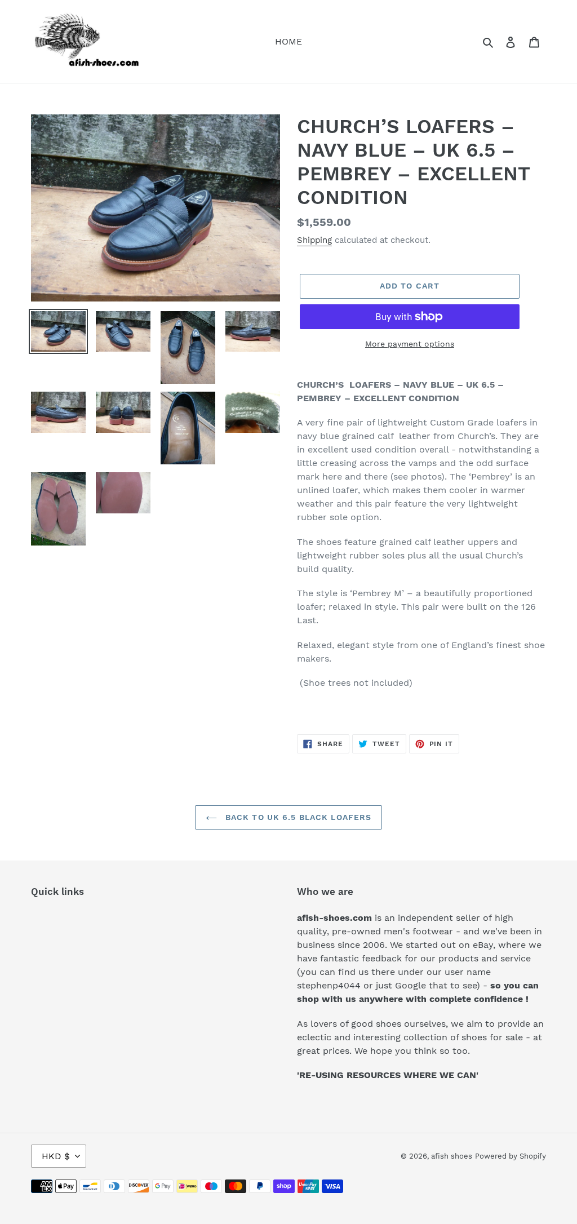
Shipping (314, 240)
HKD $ (56, 1156)
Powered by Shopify (510, 1156)
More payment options (409, 343)
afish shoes (451, 1156)
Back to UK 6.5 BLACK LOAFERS (297, 817)
